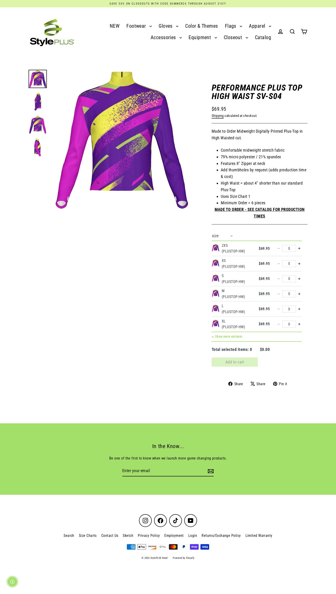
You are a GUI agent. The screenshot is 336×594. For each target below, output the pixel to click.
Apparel (258, 26)
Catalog (263, 37)
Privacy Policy (149, 535)
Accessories (164, 37)
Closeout (233, 37)
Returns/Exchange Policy (221, 535)
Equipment (200, 37)
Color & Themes (201, 26)
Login (192, 535)
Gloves (166, 26)
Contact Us (109, 535)
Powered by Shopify (183, 557)
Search (69, 535)
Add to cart (234, 362)
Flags (231, 26)
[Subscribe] (210, 471)
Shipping (218, 116)
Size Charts (88, 535)
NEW (115, 26)
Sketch (128, 535)
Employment (174, 535)
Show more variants (228, 337)
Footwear (136, 26)
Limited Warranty (258, 535)
